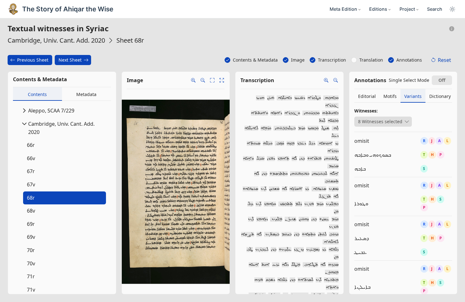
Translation (371, 60)
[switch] (442, 80)
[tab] (37, 94)
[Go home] (221, 80)
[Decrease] (335, 80)
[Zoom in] (193, 80)
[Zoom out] (203, 80)
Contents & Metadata (255, 60)
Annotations (409, 60)
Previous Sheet (32, 60)
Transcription (332, 60)
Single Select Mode (409, 80)
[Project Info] (451, 28)
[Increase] (326, 80)
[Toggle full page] (212, 80)
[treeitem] (63, 198)
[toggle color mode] (452, 9)
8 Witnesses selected (380, 121)
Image (298, 60)
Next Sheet (70, 60)
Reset (444, 60)
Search (434, 9)
